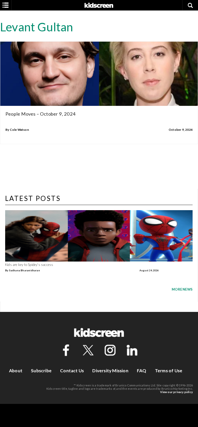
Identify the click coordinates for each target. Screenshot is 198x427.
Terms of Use (168, 370)
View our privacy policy (176, 392)
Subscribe (41, 370)
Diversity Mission (110, 370)
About (15, 370)
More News (182, 289)
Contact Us (72, 370)
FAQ (141, 370)
